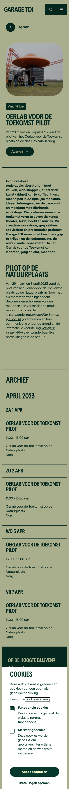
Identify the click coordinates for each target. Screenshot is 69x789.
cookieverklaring (37, 699)
